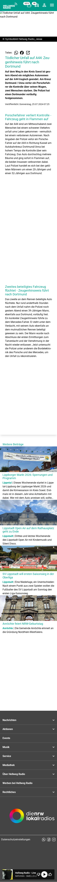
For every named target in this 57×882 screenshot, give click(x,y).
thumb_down (39, 874)
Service (7, 756)
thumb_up (50, 874)
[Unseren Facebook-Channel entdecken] (49, 839)
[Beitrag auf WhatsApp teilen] (16, 53)
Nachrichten (9, 720)
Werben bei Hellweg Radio (17, 783)
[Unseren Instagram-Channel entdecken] (54, 839)
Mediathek (9, 765)
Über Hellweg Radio (14, 774)
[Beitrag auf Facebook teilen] (22, 53)
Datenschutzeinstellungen (15, 839)
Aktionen (8, 729)
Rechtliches (9, 792)
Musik (6, 747)
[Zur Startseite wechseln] (10, 5)
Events (6, 738)
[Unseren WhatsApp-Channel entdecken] (44, 839)
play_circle (44, 874)
